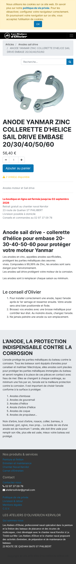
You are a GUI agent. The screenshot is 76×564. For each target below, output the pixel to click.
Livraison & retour (13, 501)
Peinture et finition (13, 459)
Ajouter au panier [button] (18, 168)
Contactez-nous (12, 482)
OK (38, 24)
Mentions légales (12, 504)
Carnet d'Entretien (13, 470)
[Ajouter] (21, 160)
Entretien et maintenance (17, 463)
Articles (9, 44)
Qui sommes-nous (13, 520)
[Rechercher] (69, 62)
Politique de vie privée (15, 497)
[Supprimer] (6, 160)
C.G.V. (6, 508)
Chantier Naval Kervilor (16, 466)
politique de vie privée (36, 7)
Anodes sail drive (28, 44)
